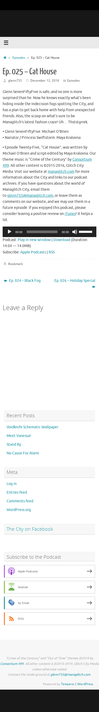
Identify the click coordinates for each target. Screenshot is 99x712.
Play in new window (34, 240)
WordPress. (85, 684)
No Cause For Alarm (23, 453)
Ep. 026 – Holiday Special (74, 280)
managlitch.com (61, 171)
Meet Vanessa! (19, 436)
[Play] (9, 231)
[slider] (86, 231)
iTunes (70, 214)
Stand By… (16, 444)
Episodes (18, 58)
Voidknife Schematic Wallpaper (32, 427)
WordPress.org (19, 510)
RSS (52, 252)
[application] (49, 232)
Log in (12, 484)
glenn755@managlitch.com (30, 195)
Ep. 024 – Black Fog (24, 280)
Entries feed (17, 492)
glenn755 (15, 80)
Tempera (67, 684)
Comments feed (20, 501)
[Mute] (74, 231)
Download (61, 240)
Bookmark (15, 264)
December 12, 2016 (44, 80)
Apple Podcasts (33, 252)
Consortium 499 (11, 664)
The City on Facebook (30, 529)
